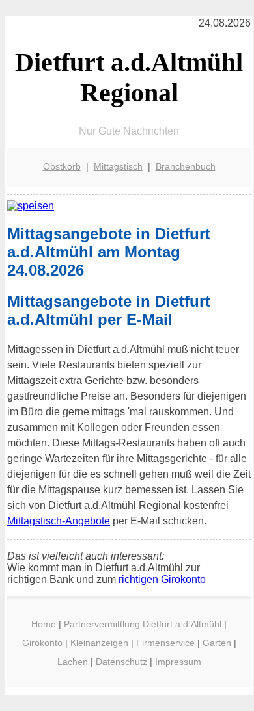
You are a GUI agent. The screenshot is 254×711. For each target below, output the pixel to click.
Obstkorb (62, 166)
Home (43, 624)
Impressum (178, 661)
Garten (217, 643)
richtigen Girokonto (162, 579)
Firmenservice (165, 643)
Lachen (72, 661)
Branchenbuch (186, 166)
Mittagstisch (118, 166)
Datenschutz (121, 661)
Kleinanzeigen (99, 643)
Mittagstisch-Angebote (58, 520)
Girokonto (42, 643)
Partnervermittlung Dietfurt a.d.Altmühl (142, 624)
